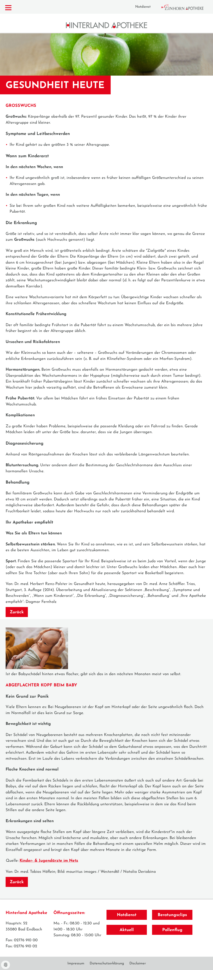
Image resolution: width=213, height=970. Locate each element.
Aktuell (127, 930)
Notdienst (143, 7)
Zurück (17, 612)
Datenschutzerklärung (107, 963)
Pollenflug (172, 930)
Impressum (75, 963)
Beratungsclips (172, 915)
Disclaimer (137, 963)
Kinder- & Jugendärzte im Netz (49, 861)
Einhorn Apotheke (186, 7)
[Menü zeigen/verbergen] (8, 7)
